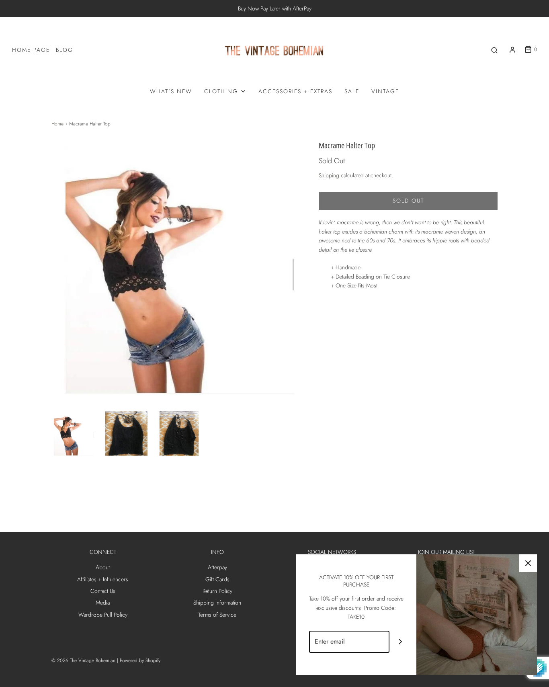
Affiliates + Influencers (102, 579)
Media (103, 603)
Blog (64, 50)
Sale (351, 91)
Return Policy (217, 591)
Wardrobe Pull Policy (102, 615)
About (103, 567)
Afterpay (217, 567)
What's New (171, 91)
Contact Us (102, 591)
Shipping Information (217, 603)
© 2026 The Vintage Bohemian (83, 660)
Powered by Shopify (140, 660)
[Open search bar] (494, 49)
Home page (31, 50)
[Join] (400, 642)
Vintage (385, 91)
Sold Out (408, 201)
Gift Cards (217, 579)
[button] (73, 433)
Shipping (329, 175)
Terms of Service (217, 615)
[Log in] (512, 49)
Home (57, 123)
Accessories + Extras (295, 91)
